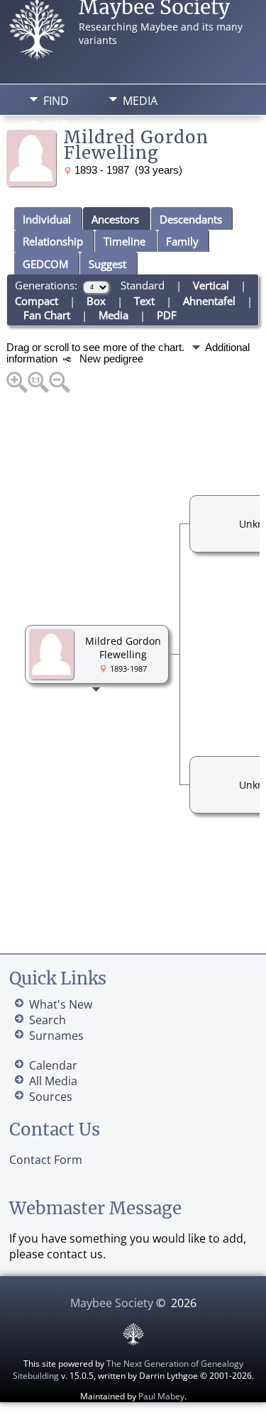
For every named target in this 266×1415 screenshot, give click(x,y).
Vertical (211, 285)
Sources (50, 1096)
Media (140, 101)
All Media (53, 1081)
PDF (167, 315)
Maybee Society (111, 1303)
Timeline (124, 241)
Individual (47, 219)
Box (96, 301)
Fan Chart (46, 315)
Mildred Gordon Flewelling (123, 647)
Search (47, 1020)
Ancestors (115, 219)
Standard (143, 285)
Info (56, 125)
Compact (36, 301)
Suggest (107, 264)
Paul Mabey (161, 1396)
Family (182, 241)
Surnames (56, 1035)
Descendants (191, 219)
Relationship (53, 241)
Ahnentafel (209, 301)
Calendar (53, 1065)
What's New (60, 1004)
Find (56, 101)
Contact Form (45, 1159)
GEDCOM (45, 264)
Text (144, 301)
